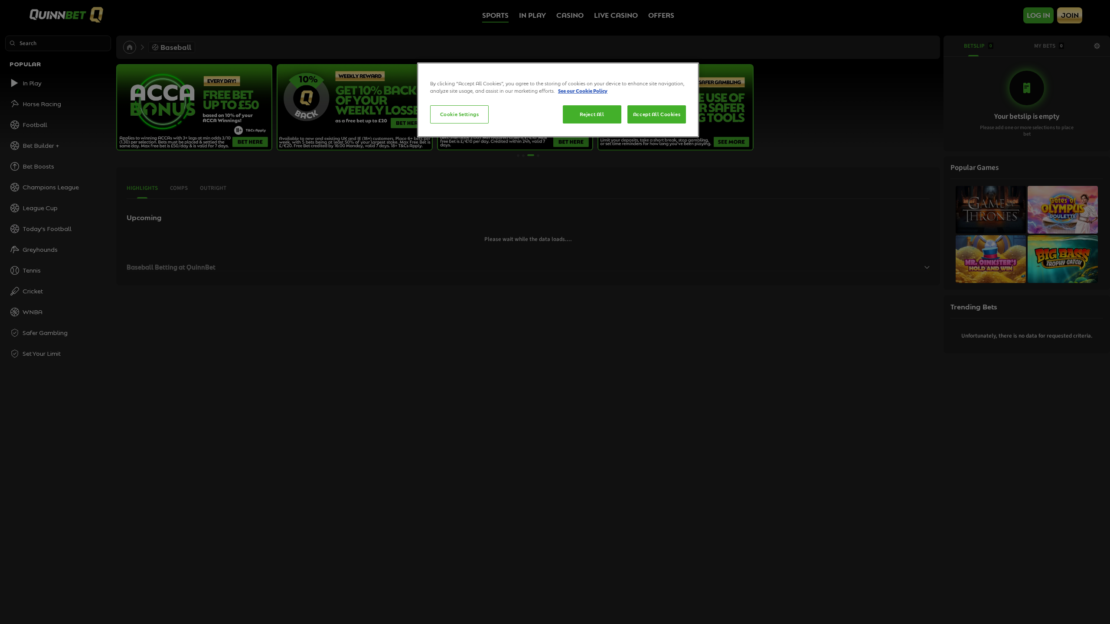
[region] (558, 99)
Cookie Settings (459, 114)
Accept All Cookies (656, 114)
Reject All (592, 114)
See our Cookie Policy (582, 91)
